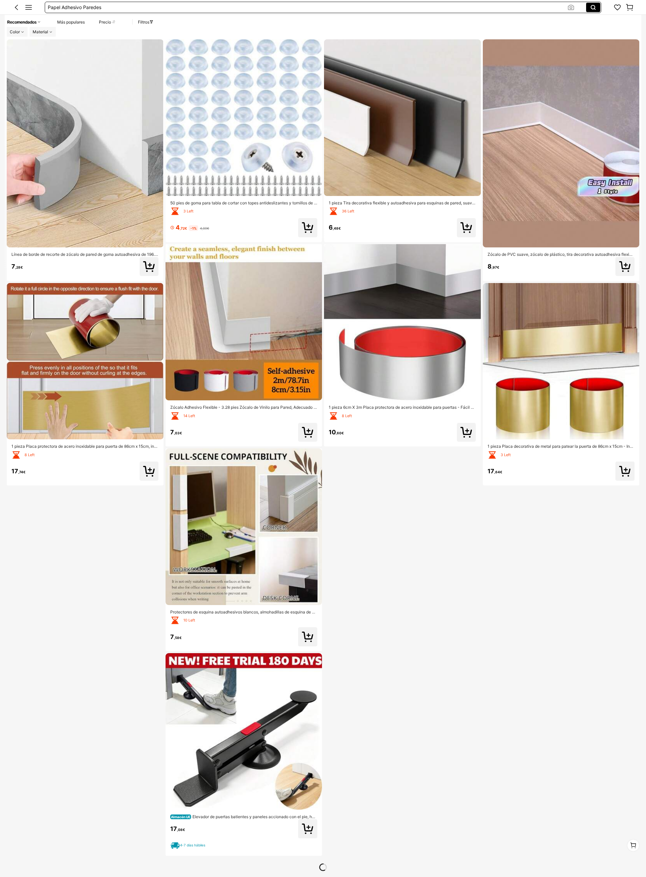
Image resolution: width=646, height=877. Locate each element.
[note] (189, 845)
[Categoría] (29, 7)
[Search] (593, 7)
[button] (16, 7)
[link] (617, 7)
